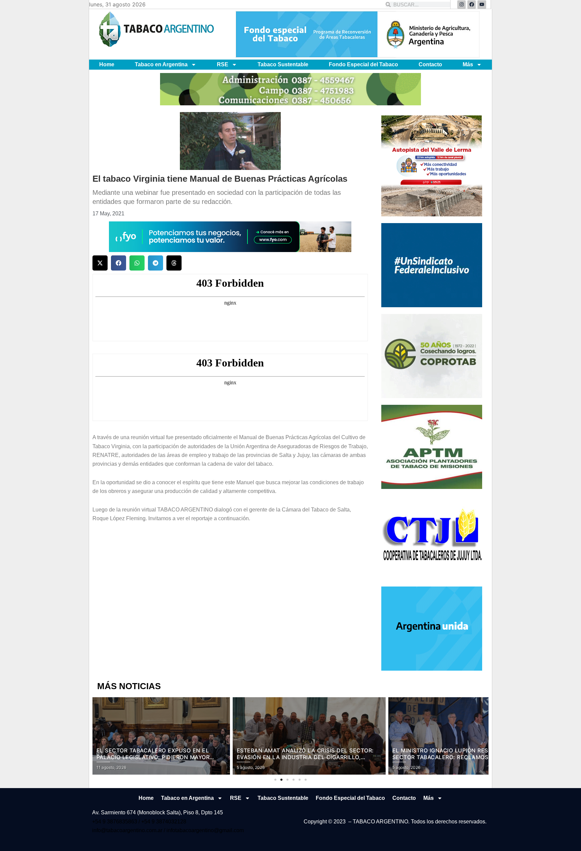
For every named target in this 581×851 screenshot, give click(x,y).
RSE (222, 64)
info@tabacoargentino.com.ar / (129, 830)
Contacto (430, 64)
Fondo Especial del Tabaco (363, 64)
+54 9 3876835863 (115, 821)
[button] (100, 263)
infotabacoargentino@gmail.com (205, 830)
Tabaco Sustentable (283, 64)
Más (468, 64)
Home (106, 64)
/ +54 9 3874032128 (162, 821)
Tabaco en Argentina (161, 64)
